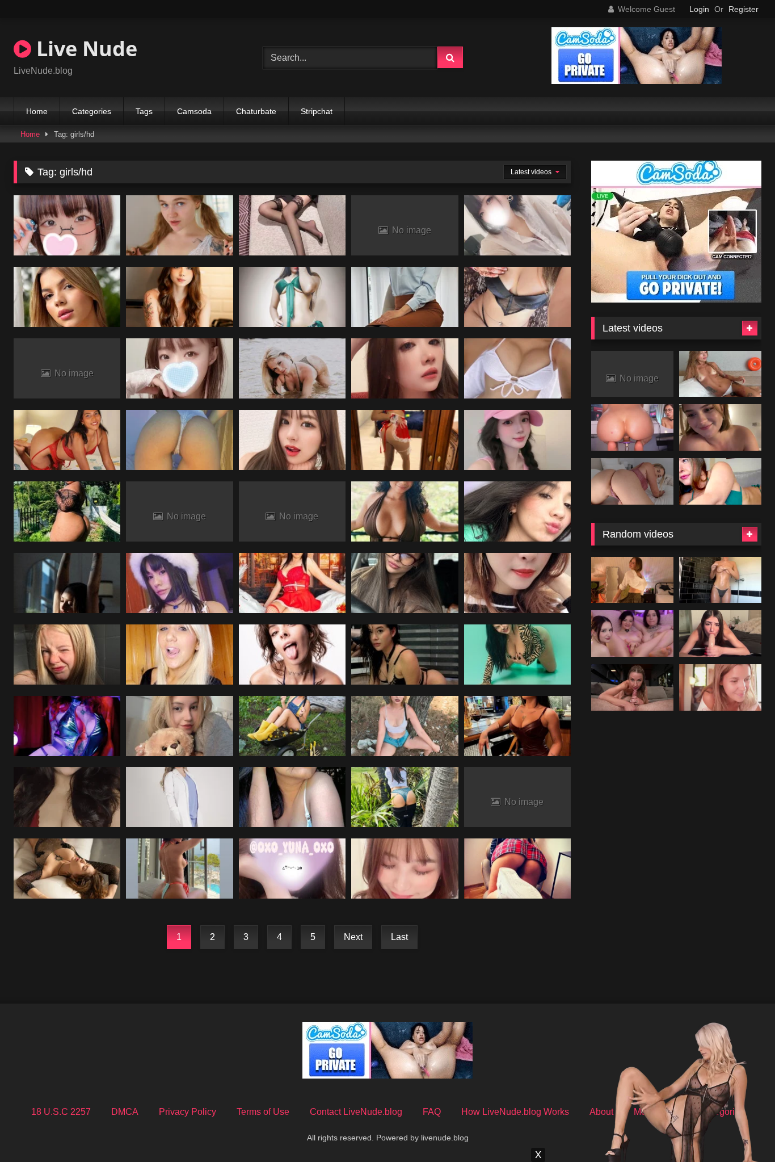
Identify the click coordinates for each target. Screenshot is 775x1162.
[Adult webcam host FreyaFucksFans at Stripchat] (67, 726)
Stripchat (316, 111)
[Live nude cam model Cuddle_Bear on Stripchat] (67, 511)
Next (353, 937)
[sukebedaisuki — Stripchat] (404, 297)
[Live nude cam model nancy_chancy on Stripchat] (179, 726)
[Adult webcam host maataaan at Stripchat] (517, 225)
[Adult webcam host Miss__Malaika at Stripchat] (404, 797)
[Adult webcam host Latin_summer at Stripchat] (179, 583)
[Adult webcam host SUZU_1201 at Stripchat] (179, 368)
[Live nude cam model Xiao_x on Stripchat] (292, 225)
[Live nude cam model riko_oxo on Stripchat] (517, 368)
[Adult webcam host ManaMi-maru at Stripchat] (404, 868)
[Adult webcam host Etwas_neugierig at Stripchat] (517, 868)
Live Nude (84, 48)
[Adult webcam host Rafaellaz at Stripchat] (517, 726)
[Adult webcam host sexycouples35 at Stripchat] (404, 726)
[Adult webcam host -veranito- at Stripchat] (67, 654)
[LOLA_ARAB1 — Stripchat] (179, 440)
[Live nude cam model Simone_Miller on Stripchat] (404, 511)
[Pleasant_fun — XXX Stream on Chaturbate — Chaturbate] (720, 427)
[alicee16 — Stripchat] (179, 797)
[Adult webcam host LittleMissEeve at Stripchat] (179, 654)
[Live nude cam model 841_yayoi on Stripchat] (67, 225)
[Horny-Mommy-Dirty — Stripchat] (517, 654)
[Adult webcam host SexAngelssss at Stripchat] (404, 440)
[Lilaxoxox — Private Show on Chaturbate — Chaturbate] (720, 580)
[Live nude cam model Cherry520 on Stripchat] (517, 583)
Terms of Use (263, 1112)
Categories (91, 111)
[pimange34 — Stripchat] (292, 297)
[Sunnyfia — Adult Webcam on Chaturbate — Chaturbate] (632, 633)
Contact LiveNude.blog (356, 1112)
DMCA (124, 1112)
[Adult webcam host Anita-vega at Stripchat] (179, 297)
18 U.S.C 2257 (61, 1112)
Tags (144, 111)
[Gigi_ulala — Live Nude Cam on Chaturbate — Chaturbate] (632, 427)
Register (743, 9)
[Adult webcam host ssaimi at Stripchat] (404, 368)
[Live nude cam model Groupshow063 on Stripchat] (292, 797)
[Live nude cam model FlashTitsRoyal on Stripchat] (67, 868)
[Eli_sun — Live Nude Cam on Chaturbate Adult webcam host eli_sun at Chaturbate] (720, 687)
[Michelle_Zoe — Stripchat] (517, 511)
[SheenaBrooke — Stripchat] (67, 440)
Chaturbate (256, 111)
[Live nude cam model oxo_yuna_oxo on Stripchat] (292, 868)
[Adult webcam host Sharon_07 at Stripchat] (404, 654)
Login (699, 9)
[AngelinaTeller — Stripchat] (404, 583)
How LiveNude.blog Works (515, 1112)
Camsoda (194, 111)
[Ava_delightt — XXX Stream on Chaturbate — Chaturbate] (720, 633)
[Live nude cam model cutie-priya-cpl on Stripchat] (67, 797)
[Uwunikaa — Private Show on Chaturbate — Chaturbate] (632, 580)
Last (399, 937)
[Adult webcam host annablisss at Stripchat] (292, 726)
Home (37, 111)
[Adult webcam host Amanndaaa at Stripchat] (179, 868)
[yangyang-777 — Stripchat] (517, 440)
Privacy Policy (187, 1112)
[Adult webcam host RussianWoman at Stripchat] (179, 225)
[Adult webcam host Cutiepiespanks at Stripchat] (292, 368)
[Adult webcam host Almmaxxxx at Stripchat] (292, 583)
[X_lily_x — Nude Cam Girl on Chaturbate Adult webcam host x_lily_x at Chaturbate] (720, 481)
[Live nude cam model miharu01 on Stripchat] (292, 440)
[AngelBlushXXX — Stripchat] (67, 297)
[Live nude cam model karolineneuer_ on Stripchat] (67, 583)
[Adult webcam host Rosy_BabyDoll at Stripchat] (517, 297)
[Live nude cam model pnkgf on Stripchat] (292, 654)
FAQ (432, 1112)
